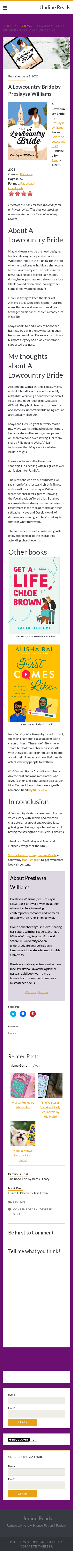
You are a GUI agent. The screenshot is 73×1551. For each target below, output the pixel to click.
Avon (55, 160)
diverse (46, 1209)
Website (30, 992)
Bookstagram (31, 859)
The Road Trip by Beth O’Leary (28, 1179)
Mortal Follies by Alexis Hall (22, 1105)
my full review (37, 790)
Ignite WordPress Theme (33, 1541)
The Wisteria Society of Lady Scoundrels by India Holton (50, 1109)
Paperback (27, 183)
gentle (18, 1214)
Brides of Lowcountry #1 (58, 141)
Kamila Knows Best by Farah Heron (23, 1155)
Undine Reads (55, 7)
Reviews (24, 25)
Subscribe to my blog (22, 855)
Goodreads (15, 188)
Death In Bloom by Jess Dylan (28, 1193)
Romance (26, 174)
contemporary (25, 1209)
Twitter (43, 992)
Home (8, 25)
